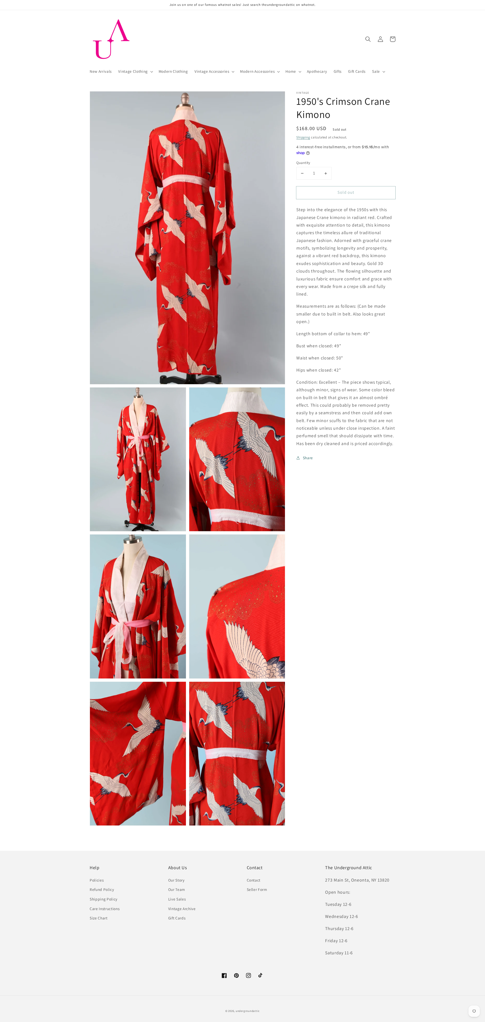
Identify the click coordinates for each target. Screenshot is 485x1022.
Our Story (176, 880)
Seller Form (257, 889)
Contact (254, 880)
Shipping (303, 137)
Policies (97, 880)
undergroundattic (248, 1011)
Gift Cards (177, 917)
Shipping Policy (103, 899)
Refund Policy (102, 889)
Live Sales (177, 899)
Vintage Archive (182, 908)
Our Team (176, 889)
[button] (135, 71)
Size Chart (99, 917)
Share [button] (308, 457)
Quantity (303, 162)
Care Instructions (104, 908)
